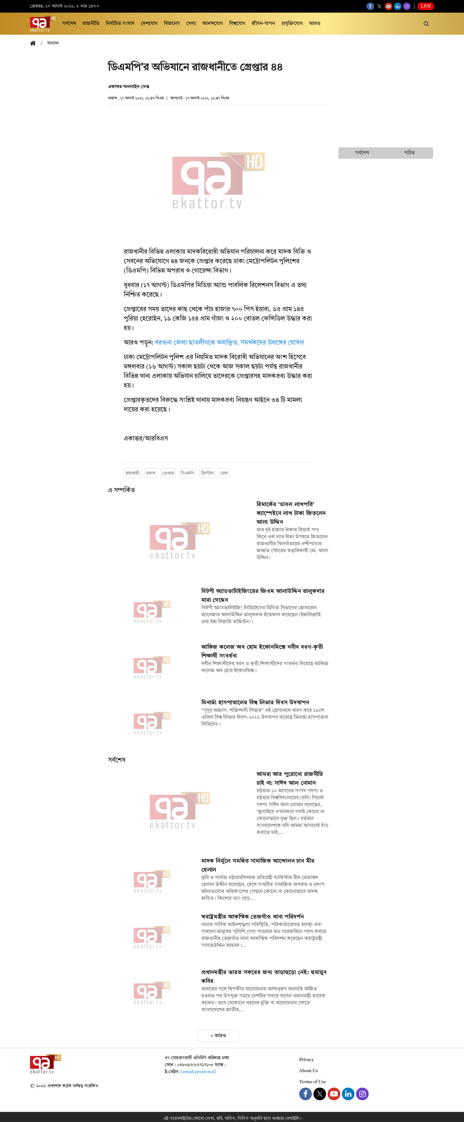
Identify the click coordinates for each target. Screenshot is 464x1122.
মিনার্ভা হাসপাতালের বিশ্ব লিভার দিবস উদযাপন (255, 703)
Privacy (306, 1060)
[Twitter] (379, 6)
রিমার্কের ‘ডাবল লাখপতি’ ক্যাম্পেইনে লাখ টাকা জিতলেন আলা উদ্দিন (291, 513)
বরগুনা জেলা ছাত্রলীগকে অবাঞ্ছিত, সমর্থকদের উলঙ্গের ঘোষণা (229, 343)
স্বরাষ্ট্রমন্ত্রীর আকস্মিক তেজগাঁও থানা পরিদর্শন (252, 917)
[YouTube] (388, 6)
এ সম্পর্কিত (121, 490)
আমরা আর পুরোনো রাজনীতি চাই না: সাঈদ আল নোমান (290, 778)
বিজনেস (172, 23)
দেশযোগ (149, 23)
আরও (314, 23)
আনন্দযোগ (212, 23)
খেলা (191, 23)
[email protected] (198, 1072)
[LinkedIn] (398, 6)
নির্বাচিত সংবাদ (120, 23)
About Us (308, 1071)
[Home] (35, 44)
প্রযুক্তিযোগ (292, 23)
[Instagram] (407, 6)
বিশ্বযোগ (237, 23)
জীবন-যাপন (263, 23)
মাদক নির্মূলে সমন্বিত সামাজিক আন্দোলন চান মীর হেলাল (258, 865)
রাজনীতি (90, 23)
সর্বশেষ (69, 23)
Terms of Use (312, 1082)
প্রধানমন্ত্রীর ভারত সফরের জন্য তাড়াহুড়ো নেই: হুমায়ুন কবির (264, 977)
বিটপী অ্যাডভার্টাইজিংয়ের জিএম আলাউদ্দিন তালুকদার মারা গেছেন (263, 595)
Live (426, 6)
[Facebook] (370, 6)
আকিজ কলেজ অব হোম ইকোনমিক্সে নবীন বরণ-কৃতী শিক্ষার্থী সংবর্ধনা (262, 651)
